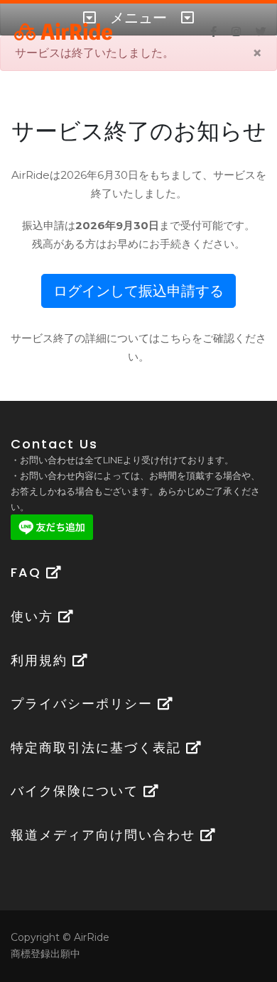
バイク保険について (77, 791)
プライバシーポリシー (84, 703)
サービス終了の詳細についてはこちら (101, 338)
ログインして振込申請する (138, 290)
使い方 (34, 616)
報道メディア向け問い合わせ (105, 835)
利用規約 (41, 660)
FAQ (28, 572)
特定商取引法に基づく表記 (98, 747)
